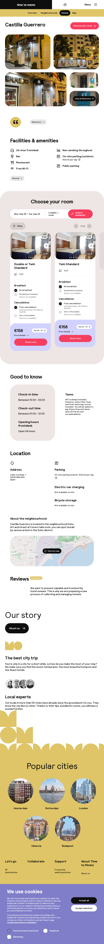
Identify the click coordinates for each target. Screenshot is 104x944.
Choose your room (82, 26)
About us (14, 628)
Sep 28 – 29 (38, 330)
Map (74, 13)
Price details (19, 335)
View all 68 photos (83, 98)
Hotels (65, 13)
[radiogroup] (30, 293)
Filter (20, 226)
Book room (30, 342)
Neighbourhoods (49, 13)
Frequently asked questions (63, 871)
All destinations (11, 871)
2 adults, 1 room (53, 214)
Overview (32, 13)
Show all (15, 178)
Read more (36, 122)
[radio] (15, 290)
